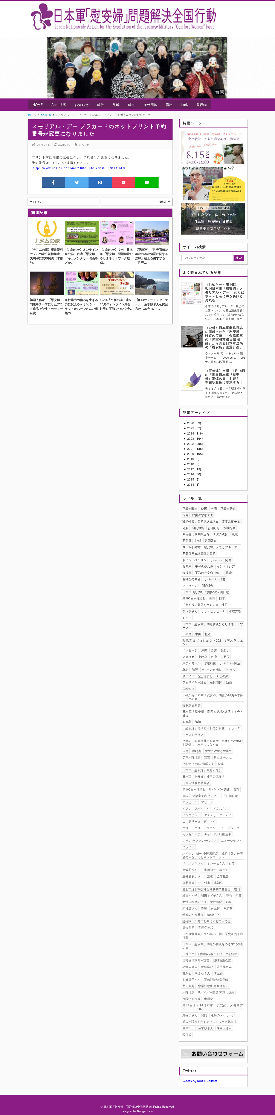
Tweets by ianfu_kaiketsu (200, 1080)
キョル (230, 669)
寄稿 (204, 908)
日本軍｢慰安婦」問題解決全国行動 (205, 592)
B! (100, 182)
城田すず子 (189, 895)
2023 (191, 438)
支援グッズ (205, 927)
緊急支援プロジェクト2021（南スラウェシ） (212, 642)
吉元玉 (224, 656)
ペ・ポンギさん (192, 863)
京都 (210, 876)
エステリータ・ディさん (198, 821)
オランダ (234, 728)
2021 (191, 448)
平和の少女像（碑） (208, 572)
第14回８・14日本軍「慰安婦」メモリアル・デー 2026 (212, 1007)
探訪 (221, 764)
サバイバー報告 (214, 579)
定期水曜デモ (231, 521)
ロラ (232, 863)
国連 (185, 751)
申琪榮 (208, 999)
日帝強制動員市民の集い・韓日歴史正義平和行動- (212, 936)
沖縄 (204, 650)
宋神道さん (189, 908)
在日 (237, 889)
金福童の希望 (191, 579)
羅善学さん (189, 1015)
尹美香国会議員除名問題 (198, 553)
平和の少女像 (204, 566)
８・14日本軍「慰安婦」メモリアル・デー (211, 547)
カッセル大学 (191, 834)
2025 (191, 428)
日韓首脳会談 (222, 960)
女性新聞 (216, 902)
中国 (198, 634)
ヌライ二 (188, 847)
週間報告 (198, 528)
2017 (191, 469)
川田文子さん (223, 757)
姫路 (229, 902)
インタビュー (191, 815)
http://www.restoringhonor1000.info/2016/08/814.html (79, 168)
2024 (191, 433)
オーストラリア (192, 734)
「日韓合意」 (232, 796)
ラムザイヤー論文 (194, 682)
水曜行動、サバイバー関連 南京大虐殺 (208, 992)
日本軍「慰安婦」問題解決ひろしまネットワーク (212, 626)
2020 (191, 454)
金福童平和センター (205, 796)
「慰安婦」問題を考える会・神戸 (205, 604)
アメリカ (188, 656)
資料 (169, 104)
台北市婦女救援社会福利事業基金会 (206, 889)
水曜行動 (229, 528)
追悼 (198, 721)
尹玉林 (215, 908)
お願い (224, 650)
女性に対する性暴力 (218, 751)
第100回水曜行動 (194, 598)
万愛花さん (189, 870)
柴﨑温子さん (191, 979)
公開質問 (216, 682)
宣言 (207, 757)
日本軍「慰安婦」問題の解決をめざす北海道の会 (212, 946)
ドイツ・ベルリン (194, 560)
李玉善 (218, 973)
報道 (131, 104)
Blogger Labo (145, 1111)
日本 (222, 598)
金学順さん (205, 1028)
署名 (185, 669)
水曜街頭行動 (191, 999)
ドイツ (186, 617)
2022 (191, 443)
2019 (191, 459)
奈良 (238, 895)
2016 (191, 474)
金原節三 (188, 1028)
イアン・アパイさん (195, 808)
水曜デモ (235, 611)
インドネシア (226, 566)
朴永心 (186, 973)
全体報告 (223, 876)
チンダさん (189, 611)
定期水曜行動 (191, 757)
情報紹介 (213, 914)
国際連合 (188, 689)
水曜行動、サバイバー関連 (222, 663)
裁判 (212, 598)
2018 (191, 464)
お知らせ (82, 104)
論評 (195, 669)
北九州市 (204, 882)
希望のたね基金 (192, 914)
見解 (116, 104)
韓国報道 (211, 540)
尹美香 (186, 540)
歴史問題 (188, 986)
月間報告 (207, 585)
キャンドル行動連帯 (217, 834)
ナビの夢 (222, 676)
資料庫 (186, 566)
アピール (207, 802)
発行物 (201, 104)
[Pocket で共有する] (123, 182)
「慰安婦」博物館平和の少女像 (203, 728)
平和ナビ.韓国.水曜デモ (198, 764)
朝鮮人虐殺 (189, 966)
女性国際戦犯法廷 (194, 902)
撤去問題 (188, 927)
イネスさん (220, 808)
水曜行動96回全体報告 (213, 986)
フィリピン (189, 585)
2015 (191, 479)
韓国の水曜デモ (202, 515)
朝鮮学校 (207, 966)
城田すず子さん (211, 895)
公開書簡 (188, 882)
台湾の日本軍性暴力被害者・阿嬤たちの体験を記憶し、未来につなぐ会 (212, 742)
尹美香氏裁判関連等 (195, 534)
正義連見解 (227, 508)
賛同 (204, 1015)
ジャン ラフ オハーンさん (199, 840)
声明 (214, 508)
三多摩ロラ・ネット (214, 870)
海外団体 (150, 104)
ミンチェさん (216, 863)
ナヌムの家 (220, 534)
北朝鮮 (218, 882)
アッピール (189, 802)
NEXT (163, 201)
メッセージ (189, 650)
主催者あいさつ (192, 876)
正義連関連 (189, 508)
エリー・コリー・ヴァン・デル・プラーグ (211, 828)
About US (58, 104)
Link (184, 104)
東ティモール (191, 663)
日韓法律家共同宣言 (195, 960)
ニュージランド (231, 840)
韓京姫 (186, 1034)
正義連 (186, 634)
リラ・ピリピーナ (213, 611)
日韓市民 (188, 954)
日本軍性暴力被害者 (195, 783)
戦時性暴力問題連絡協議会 (200, 521)
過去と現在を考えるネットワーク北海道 (209, 1021)
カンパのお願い (212, 669)
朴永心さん (202, 973)
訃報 (198, 540)
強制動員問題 (191, 705)
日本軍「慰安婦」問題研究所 (202, 770)
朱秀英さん (224, 966)
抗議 (229, 572)
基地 (229, 895)
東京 (235, 534)
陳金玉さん (224, 1028)
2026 (191, 423)
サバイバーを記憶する (197, 676)
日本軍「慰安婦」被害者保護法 (203, 776)
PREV (36, 201)
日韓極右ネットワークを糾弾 (217, 954)
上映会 (202, 656)
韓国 (204, 508)
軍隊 (185, 796)
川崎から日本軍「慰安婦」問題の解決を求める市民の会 (212, 697)
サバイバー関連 (220, 560)
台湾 (214, 656)
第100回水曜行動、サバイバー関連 (206, 789)
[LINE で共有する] (147, 182)
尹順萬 (227, 908)
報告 (100, 104)
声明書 (196, 751)
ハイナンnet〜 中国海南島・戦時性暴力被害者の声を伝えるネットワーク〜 (212, 855)
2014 (191, 484)
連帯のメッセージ (223, 1015)
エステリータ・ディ (217, 815)
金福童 (186, 572)
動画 (229, 682)
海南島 (186, 721)
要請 (214, 650)
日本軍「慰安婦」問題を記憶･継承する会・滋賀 (212, 713)
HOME (37, 104)
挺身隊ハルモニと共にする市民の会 (206, 921)
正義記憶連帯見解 (216, 979)
